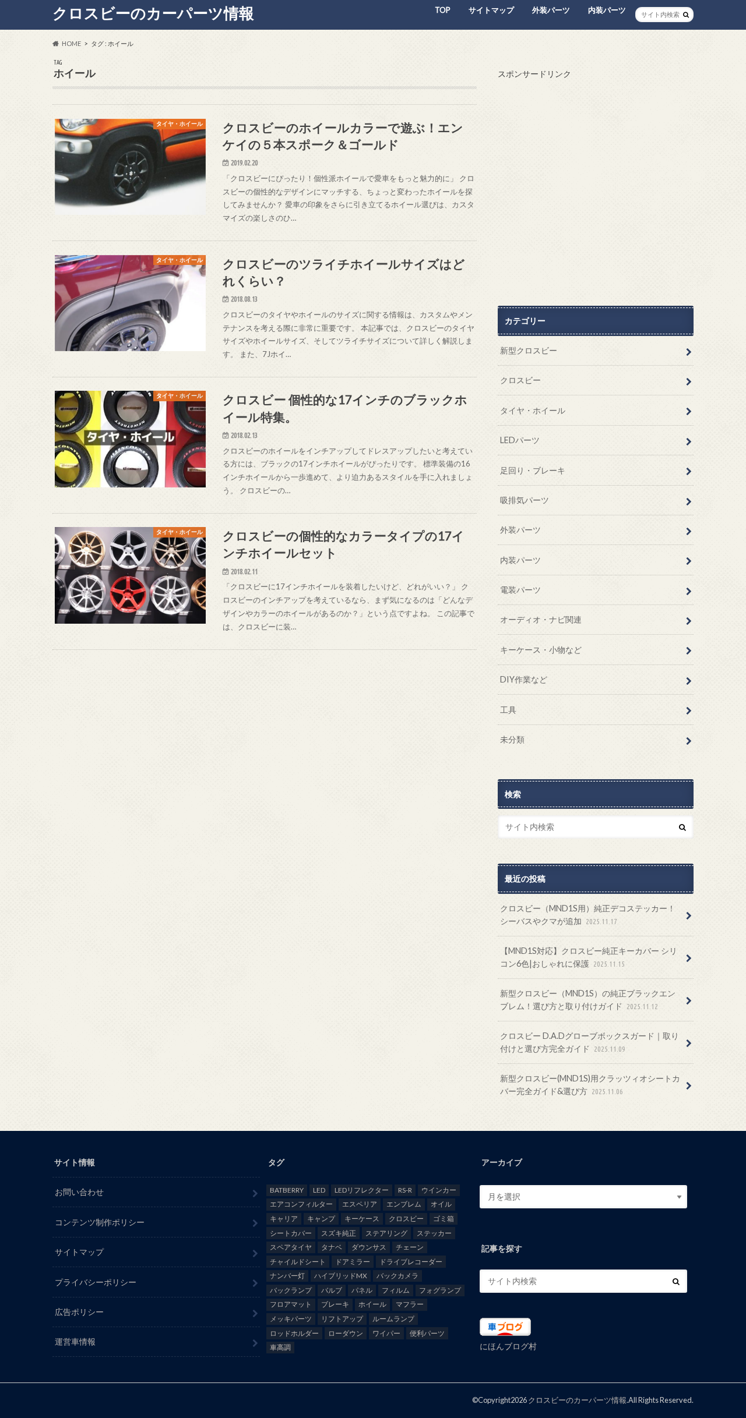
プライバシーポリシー (95, 1282)
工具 (508, 710)
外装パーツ (551, 10)
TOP (443, 10)
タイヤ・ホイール (532, 410)
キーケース (361, 1218)
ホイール (372, 1304)
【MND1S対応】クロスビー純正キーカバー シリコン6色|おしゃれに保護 (588, 957)
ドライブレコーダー (410, 1261)
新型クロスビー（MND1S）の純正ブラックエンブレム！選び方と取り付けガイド (587, 999)
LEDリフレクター (362, 1190)
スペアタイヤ (291, 1247)
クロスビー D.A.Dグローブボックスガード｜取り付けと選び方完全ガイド (589, 1042)
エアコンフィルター (301, 1204)
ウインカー (438, 1190)
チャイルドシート (298, 1261)
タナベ (331, 1247)
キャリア (284, 1218)
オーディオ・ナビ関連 (541, 619)
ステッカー (434, 1233)
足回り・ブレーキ (532, 470)
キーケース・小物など (541, 650)
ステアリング (386, 1233)
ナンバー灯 (287, 1275)
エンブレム (403, 1204)
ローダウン (345, 1333)
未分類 (512, 739)
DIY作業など (523, 679)
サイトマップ (491, 10)
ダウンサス (368, 1247)
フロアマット (291, 1304)
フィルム (396, 1290)
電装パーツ (520, 590)
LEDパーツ (520, 440)
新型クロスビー (528, 350)
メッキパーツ (291, 1318)
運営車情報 (75, 1341)
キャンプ (321, 1218)
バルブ (331, 1290)
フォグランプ (440, 1290)
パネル (361, 1290)
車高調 (280, 1347)
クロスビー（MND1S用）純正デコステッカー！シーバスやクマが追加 (587, 914)
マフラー (410, 1304)
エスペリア (359, 1204)
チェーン (410, 1247)
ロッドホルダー (294, 1333)
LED (319, 1190)
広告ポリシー (79, 1312)
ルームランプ (393, 1318)
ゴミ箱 (443, 1218)
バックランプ (291, 1290)
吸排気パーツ (524, 500)
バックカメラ (397, 1275)
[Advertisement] (596, 186)
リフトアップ (342, 1318)
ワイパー (386, 1333)
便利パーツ (427, 1333)
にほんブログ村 (508, 1346)
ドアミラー (352, 1261)
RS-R (405, 1190)
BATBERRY (287, 1190)
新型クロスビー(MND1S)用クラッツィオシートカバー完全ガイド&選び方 (590, 1084)
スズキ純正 (338, 1233)
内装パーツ (607, 10)
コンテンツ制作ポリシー (100, 1222)
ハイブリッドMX (340, 1275)
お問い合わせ (79, 1192)
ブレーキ (335, 1304)
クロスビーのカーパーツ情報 (153, 12)
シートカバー (291, 1233)
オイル (441, 1204)
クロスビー (520, 380)
